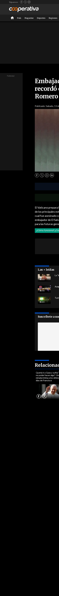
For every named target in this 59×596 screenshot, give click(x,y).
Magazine (29, 18)
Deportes (41, 18)
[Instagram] (29, 2)
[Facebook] (21, 2)
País (19, 18)
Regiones (53, 18)
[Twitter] (25, 2)
